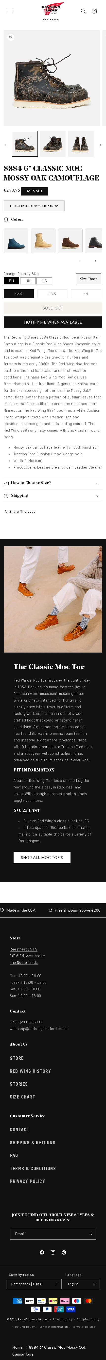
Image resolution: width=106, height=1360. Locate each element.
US (44, 281)
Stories (19, 1084)
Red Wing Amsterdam (33, 1319)
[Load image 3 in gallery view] (81, 144)
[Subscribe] (90, 1234)
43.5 (58, 294)
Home (17, 1347)
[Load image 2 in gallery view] (53, 144)
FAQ (14, 1156)
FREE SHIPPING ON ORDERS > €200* (34, 206)
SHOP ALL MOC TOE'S (42, 857)
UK (28, 281)
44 (92, 294)
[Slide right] (100, 145)
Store (17, 1058)
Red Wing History (30, 1071)
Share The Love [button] (22, 511)
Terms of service (84, 1327)
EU (11, 281)
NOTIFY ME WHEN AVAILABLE (53, 322)
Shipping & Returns (32, 1143)
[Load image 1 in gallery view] (25, 144)
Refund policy (25, 1327)
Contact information (53, 1327)
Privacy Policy (27, 1182)
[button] (9, 11)
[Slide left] (5, 145)
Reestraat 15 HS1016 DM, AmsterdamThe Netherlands (27, 956)
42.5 (24, 294)
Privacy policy (62, 1319)
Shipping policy (88, 1319)
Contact (20, 1130)
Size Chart (88, 279)
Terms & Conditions (33, 1169)
